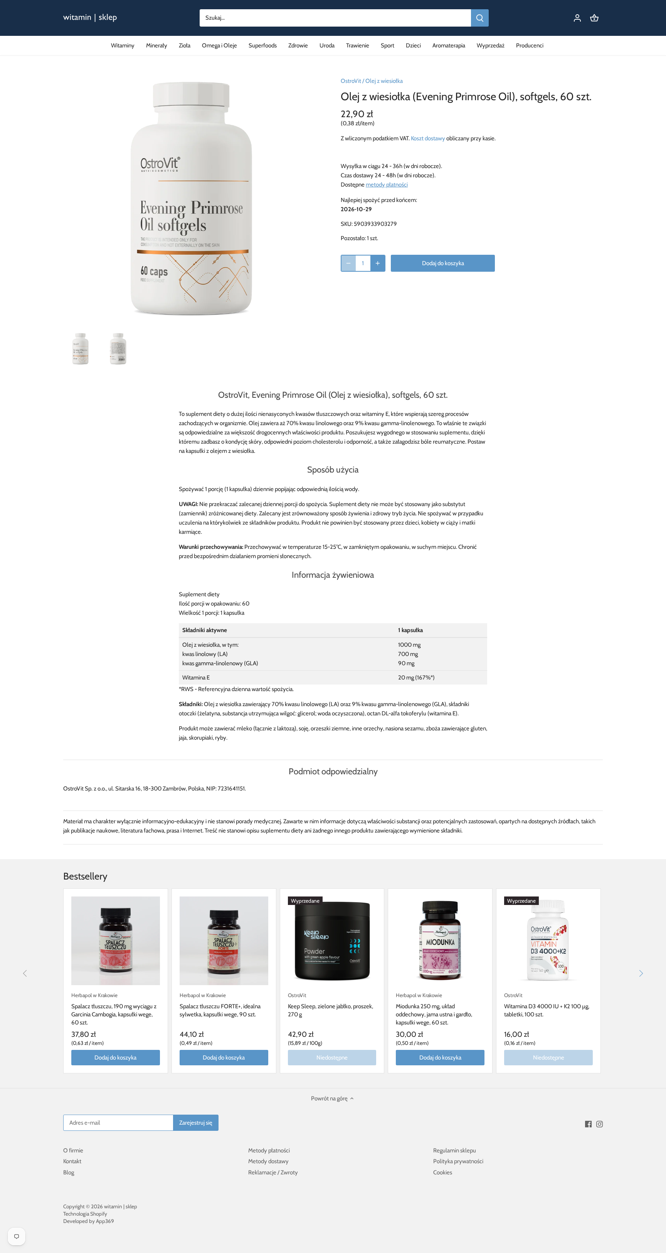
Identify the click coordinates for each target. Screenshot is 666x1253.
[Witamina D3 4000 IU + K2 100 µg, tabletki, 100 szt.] (548, 940)
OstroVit (351, 80)
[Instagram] (599, 1124)
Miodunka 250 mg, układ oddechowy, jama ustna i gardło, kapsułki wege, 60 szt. (434, 1009)
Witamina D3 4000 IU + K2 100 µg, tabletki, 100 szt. (546, 1005)
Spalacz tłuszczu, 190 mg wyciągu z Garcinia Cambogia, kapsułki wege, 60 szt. (113, 1009)
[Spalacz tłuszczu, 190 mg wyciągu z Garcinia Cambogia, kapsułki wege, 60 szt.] (115, 940)
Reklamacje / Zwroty (273, 1172)
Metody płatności (269, 1150)
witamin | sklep (120, 1206)
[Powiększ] (377, 263)
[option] (80, 348)
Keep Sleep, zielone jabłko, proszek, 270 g (330, 1005)
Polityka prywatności (458, 1161)
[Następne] (640, 973)
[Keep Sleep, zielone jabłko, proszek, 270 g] (332, 940)
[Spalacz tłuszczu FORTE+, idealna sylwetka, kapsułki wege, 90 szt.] (224, 940)
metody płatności (387, 184)
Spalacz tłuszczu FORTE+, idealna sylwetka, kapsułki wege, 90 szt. (220, 1005)
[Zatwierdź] (480, 18)
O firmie (73, 1150)
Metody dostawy (268, 1161)
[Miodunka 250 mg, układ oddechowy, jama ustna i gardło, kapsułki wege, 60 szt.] (440, 940)
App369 (105, 1221)
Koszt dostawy (428, 138)
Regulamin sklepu (454, 1150)
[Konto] (577, 18)
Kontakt (72, 1161)
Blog (68, 1172)
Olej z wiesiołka (384, 80)
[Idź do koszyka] (594, 18)
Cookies (442, 1172)
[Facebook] (588, 1124)
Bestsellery (85, 876)
